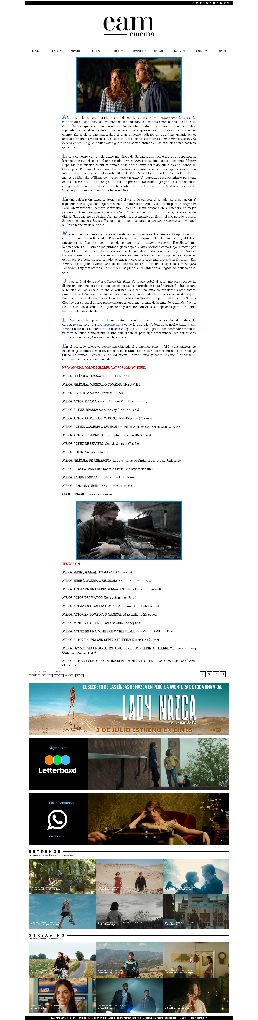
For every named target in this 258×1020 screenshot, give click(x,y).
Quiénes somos (86, 1018)
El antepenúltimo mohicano (73, 9)
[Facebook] (203, 674)
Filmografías (179, 51)
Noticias (222, 51)
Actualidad (47, 675)
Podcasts (96, 51)
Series (117, 51)
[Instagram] (216, 674)
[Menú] (30, 3)
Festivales (75, 51)
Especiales (158, 51)
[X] (209, 674)
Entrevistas (138, 51)
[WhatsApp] (223, 674)
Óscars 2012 (69, 675)
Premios (79, 675)
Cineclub (199, 51)
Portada (35, 51)
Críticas (54, 51)
